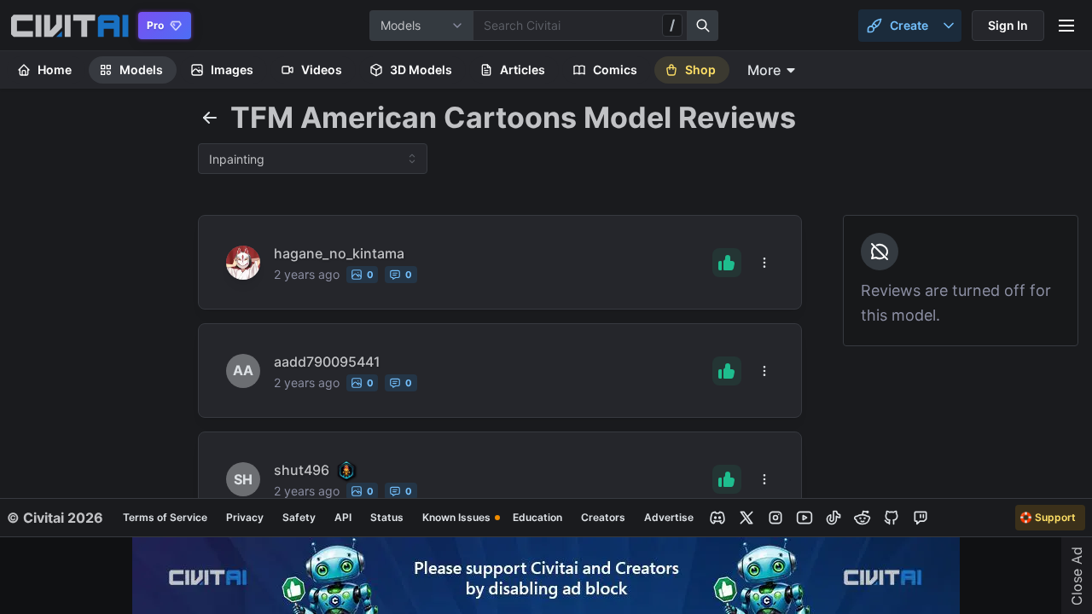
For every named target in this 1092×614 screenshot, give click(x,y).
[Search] (703, 25)
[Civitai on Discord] (717, 517)
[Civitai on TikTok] (833, 517)
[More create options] (948, 25)
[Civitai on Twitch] (920, 517)
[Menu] (1066, 26)
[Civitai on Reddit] (862, 517)
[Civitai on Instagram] (775, 517)
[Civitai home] (69, 25)
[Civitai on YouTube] (804, 517)
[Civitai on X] (746, 517)
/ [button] (672, 24)
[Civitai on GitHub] (891, 517)
